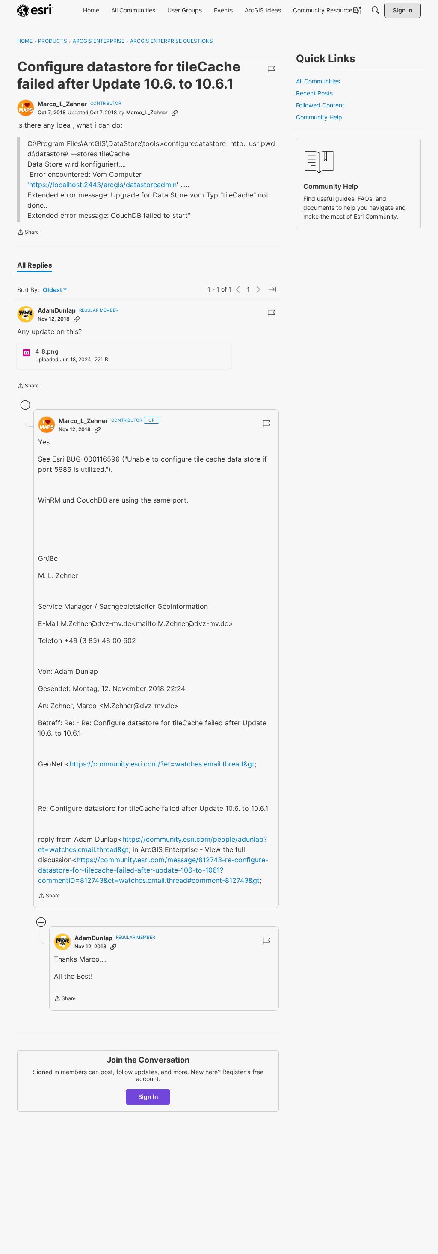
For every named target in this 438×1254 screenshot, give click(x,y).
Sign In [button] (148, 1096)
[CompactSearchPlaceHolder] (375, 10)
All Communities (318, 81)
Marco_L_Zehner (62, 103)
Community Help (319, 117)
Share (28, 233)
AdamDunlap (57, 310)
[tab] (34, 265)
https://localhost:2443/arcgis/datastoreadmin (103, 184)
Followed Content (320, 105)
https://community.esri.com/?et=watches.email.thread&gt (162, 764)
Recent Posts (314, 93)
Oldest (53, 290)
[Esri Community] (35, 10)
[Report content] (271, 69)
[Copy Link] (174, 112)
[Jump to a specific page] (272, 289)
